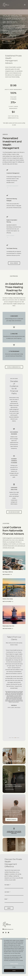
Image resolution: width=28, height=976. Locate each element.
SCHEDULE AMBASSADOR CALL (14, 370)
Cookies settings (14, 963)
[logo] (7, 927)
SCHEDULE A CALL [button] (9, 40)
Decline (14, 970)
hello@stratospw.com (8, 932)
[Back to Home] (6, 5)
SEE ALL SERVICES (14, 266)
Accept (14, 967)
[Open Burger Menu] (24, 5)
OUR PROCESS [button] (8, 44)
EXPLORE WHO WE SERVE (14, 515)
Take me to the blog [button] (11, 822)
